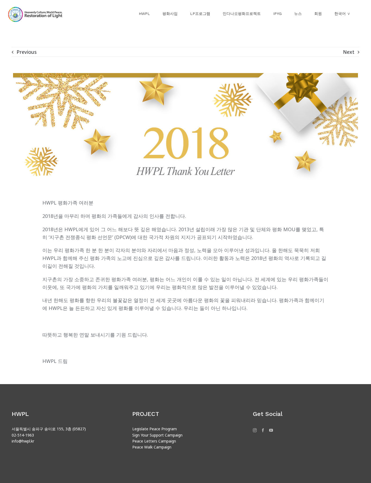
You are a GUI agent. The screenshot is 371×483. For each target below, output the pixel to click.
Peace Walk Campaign (151, 447)
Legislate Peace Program (154, 428)
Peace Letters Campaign (154, 441)
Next (348, 52)
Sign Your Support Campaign (157, 435)
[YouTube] (271, 430)
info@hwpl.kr (23, 441)
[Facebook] (263, 430)
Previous (27, 52)
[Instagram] (255, 430)
